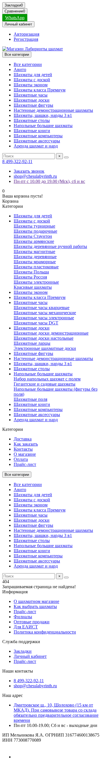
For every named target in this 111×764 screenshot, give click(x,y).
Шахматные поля (30, 399)
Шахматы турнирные (34, 226)
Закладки (23, 651)
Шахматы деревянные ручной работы (50, 246)
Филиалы (23, 616)
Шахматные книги (32, 130)
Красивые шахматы (33, 287)
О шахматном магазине (36, 601)
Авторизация (26, 34)
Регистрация (26, 39)
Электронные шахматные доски (45, 348)
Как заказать (26, 444)
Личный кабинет (30, 656)
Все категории (28, 64)
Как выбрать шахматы (35, 606)
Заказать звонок (29, 171)
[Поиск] (66, 157)
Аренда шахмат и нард (36, 146)
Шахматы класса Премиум (39, 89)
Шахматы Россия (30, 277)
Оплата (21, 459)
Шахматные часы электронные (44, 317)
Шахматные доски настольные (43, 338)
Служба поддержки (21, 641)
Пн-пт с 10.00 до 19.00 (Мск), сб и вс (49, 181)
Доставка (23, 438)
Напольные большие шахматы (43, 125)
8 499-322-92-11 (17, 161)
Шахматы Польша (31, 271)
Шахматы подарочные (35, 231)
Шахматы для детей (33, 74)
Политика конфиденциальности (45, 632)
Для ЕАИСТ (26, 626)
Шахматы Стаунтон (33, 236)
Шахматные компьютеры (38, 135)
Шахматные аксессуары (37, 140)
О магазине (25, 454)
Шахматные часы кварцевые (41, 307)
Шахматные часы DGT (36, 322)
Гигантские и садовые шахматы (44, 384)
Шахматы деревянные (35, 256)
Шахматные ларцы (32, 343)
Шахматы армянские (34, 241)
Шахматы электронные (36, 282)
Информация (15, 591)
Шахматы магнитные (34, 251)
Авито (20, 69)
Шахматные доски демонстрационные (51, 333)
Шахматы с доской (32, 79)
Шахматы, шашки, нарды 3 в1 (43, 115)
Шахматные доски (32, 100)
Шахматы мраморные (35, 261)
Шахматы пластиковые (36, 266)
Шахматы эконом (31, 84)
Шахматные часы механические (45, 312)
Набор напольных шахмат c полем (47, 378)
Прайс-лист (25, 464)
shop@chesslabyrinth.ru (35, 176)
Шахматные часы (31, 95)
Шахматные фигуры (33, 105)
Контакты (23, 449)
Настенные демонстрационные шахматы (53, 110)
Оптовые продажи (32, 621)
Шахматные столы (32, 120)
